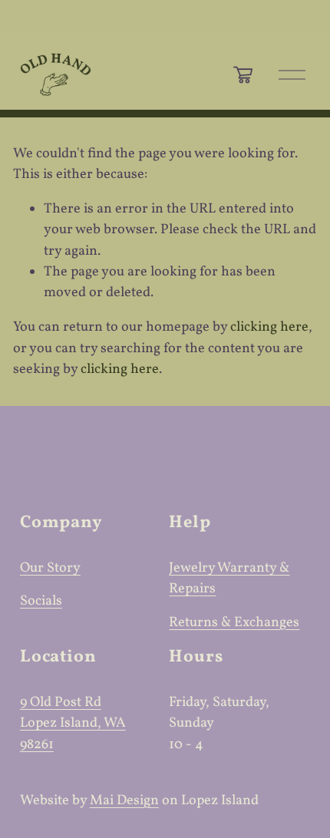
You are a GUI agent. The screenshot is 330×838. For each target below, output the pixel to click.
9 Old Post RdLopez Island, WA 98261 (73, 723)
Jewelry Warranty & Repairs (229, 579)
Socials (41, 601)
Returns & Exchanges (234, 622)
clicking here (269, 327)
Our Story (50, 568)
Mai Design (124, 800)
